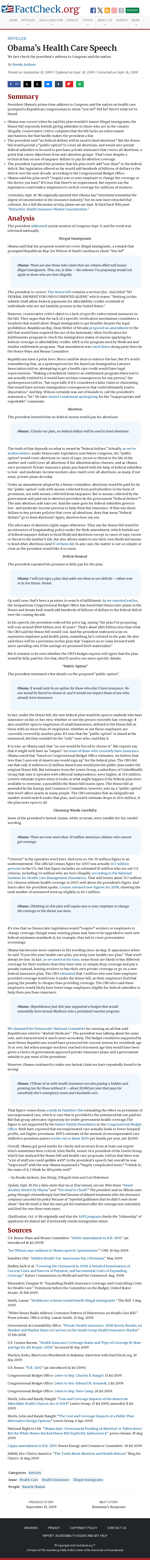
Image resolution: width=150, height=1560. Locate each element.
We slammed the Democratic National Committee (46, 1029)
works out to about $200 (70, 1138)
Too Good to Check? (72, 1190)
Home (13, 20)
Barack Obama (33, 1487)
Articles (28, 20)
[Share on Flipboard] (69, 84)
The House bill (59, 292)
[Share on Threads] (38, 84)
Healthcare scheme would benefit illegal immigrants (73, 1300)
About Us (104, 20)
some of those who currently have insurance (103, 751)
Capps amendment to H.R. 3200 (32, 1446)
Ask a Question (51, 20)
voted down (101, 347)
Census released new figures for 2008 (89, 887)
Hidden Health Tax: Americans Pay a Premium (67, 1258)
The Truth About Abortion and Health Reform (89, 1454)
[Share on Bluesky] (48, 84)
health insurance (55, 1480)
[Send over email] (80, 84)
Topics (87, 20)
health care (29, 1480)
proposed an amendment (109, 328)
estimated (67, 973)
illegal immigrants (88, 1480)
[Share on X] (27, 84)
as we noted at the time (61, 959)
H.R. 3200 (34, 1368)
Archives (31, 1528)
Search (122, 20)
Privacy (54, 1528)
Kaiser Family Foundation (75, 1124)
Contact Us (116, 1528)
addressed (39, 226)
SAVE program (89, 1216)
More (136, 20)
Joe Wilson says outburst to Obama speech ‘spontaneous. (53, 1250)
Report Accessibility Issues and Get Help (75, 1536)
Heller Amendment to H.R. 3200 (96, 1238)
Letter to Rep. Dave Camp (73, 1391)
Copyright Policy (83, 1528)
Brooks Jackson (24, 64)
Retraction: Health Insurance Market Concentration (48, 209)
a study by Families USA (64, 1110)
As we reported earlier (120, 600)
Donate (72, 20)
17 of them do (63, 544)
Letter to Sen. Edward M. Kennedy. (80, 1383)
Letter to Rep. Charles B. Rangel (79, 1375)
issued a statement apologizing (73, 397)
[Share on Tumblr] (59, 84)
